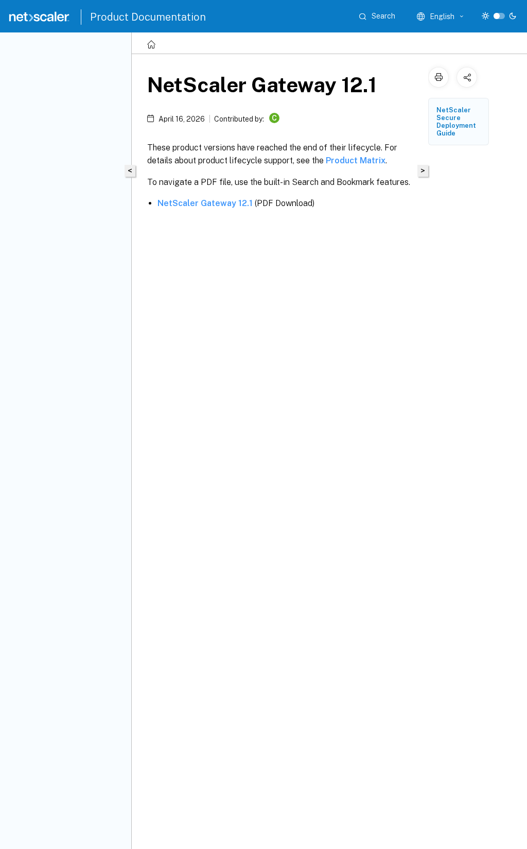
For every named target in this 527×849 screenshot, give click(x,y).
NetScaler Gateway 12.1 (205, 203)
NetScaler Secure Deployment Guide (456, 121)
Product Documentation (148, 17)
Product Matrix (355, 160)
